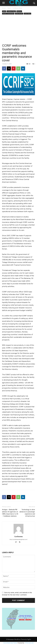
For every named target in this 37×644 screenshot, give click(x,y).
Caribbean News (17, 8)
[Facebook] (4, 68)
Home (4, 8)
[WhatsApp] (18, 68)
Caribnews (18, 536)
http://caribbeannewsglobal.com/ (18, 539)
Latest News (27, 13)
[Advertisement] (18, 29)
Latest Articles (19, 13)
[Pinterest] (14, 68)
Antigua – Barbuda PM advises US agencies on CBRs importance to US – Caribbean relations (10, 513)
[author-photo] (18, 534)
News (9, 8)
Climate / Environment (8, 13)
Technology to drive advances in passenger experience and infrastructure (27, 513)
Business (19, 11)
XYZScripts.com (29, 643)
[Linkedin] (23, 68)
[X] (9, 68)
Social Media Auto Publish (10, 643)
